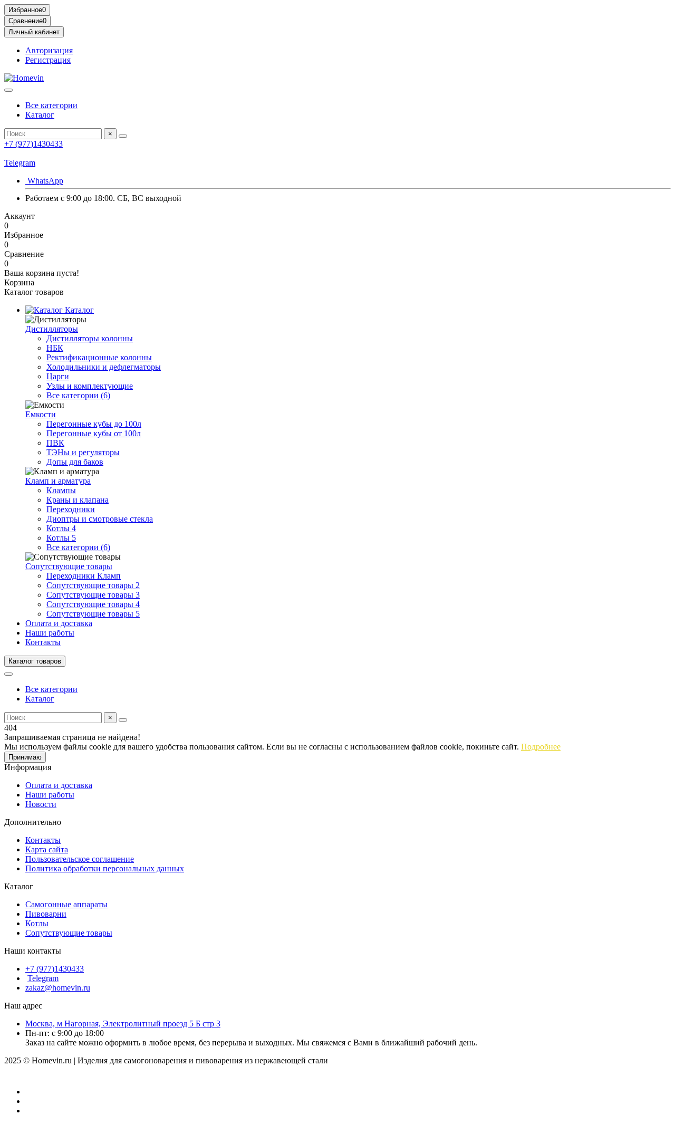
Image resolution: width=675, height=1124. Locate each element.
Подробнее (541, 746)
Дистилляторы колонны (89, 338)
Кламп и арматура (58, 480)
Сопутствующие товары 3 (93, 594)
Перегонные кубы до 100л (93, 423)
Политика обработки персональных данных (104, 868)
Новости (40, 804)
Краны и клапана (77, 499)
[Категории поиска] (8, 90)
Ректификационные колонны (99, 357)
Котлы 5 (61, 537)
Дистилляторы (51, 328)
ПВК (55, 442)
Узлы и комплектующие (89, 385)
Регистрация (48, 59)
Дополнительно (32, 822)
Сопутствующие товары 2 (93, 585)
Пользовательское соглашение (79, 858)
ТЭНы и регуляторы (83, 452)
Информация (27, 767)
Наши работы (49, 632)
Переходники (70, 509)
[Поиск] (123, 136)
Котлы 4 (61, 528)
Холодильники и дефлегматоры (103, 366)
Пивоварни (45, 913)
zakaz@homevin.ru (57, 987)
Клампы (61, 490)
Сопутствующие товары (68, 566)
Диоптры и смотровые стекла (99, 518)
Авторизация (49, 50)
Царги (57, 376)
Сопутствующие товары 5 (93, 613)
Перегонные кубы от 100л (93, 433)
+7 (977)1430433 (33, 143)
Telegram (19, 162)
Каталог (39, 114)
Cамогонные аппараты (66, 904)
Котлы (37, 923)
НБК (54, 347)
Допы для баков (74, 461)
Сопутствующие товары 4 (93, 604)
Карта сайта (46, 849)
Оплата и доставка (58, 623)
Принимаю (25, 757)
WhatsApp (44, 180)
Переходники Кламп (83, 575)
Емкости (40, 414)
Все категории (51, 105)
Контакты (43, 642)
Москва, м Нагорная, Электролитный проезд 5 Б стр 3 (122, 1023)
